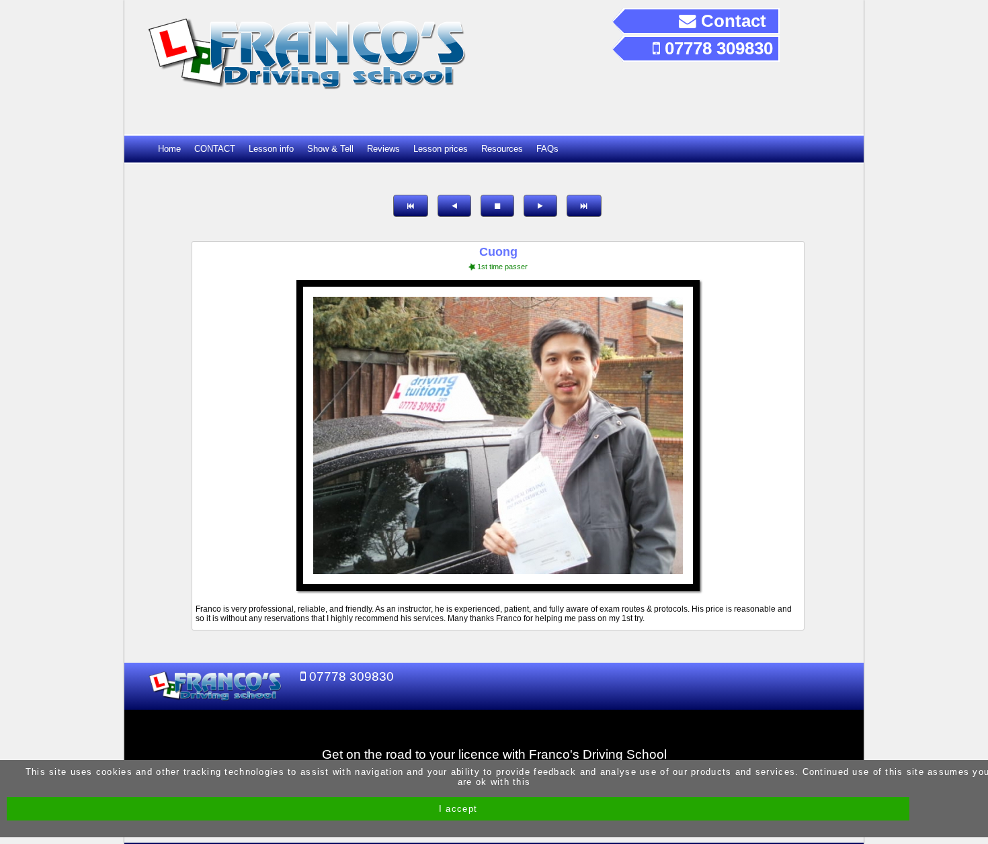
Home (169, 149)
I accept (458, 809)
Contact (731, 20)
